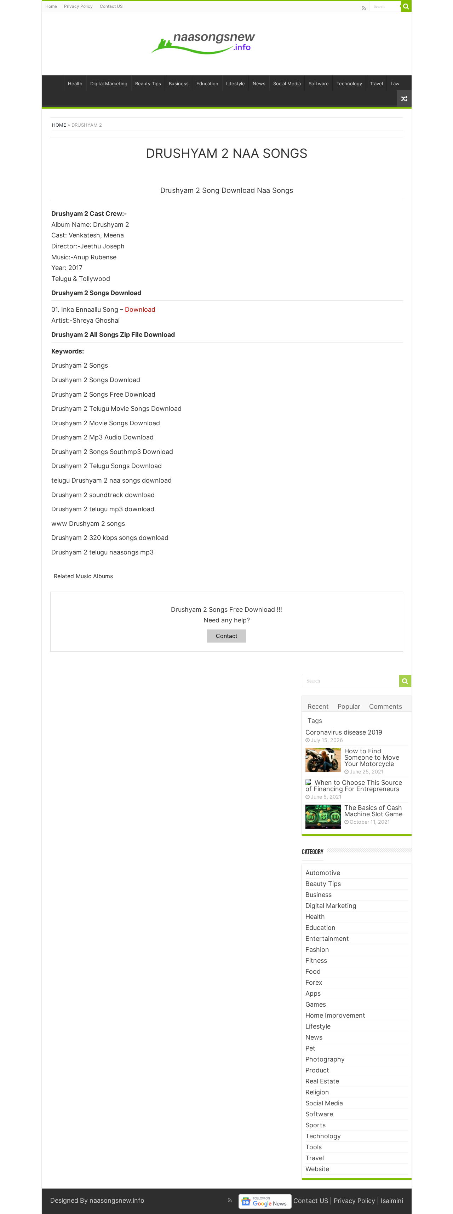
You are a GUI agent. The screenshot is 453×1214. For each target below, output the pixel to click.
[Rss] (364, 7)
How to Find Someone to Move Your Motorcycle (371, 757)
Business (179, 83)
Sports (315, 1125)
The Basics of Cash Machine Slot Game (373, 811)
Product (317, 1070)
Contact (226, 635)
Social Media (287, 83)
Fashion (317, 949)
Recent (318, 706)
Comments (385, 706)
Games (315, 1004)
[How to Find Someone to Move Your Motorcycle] (323, 760)
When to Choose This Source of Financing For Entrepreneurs (353, 786)
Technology (349, 83)
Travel (376, 83)
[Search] (406, 6)
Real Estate (322, 1081)
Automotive (322, 872)
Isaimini (392, 1200)
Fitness (316, 960)
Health (75, 83)
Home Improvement (335, 1015)
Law (395, 83)
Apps (313, 993)
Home (51, 6)
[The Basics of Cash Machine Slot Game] (323, 817)
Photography (325, 1059)
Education (207, 83)
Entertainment (327, 938)
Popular (349, 706)
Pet (310, 1048)
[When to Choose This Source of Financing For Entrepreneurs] (308, 782)
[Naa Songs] (204, 42)
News (259, 83)
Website (317, 1169)
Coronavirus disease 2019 (343, 732)
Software (319, 83)
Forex (313, 982)
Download (140, 309)
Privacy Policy (78, 6)
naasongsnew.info (117, 1200)
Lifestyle (235, 83)
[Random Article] (404, 98)
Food (313, 971)
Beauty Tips (148, 83)
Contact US (111, 6)
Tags (315, 720)
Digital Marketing (108, 83)
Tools (313, 1147)
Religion (317, 1092)
